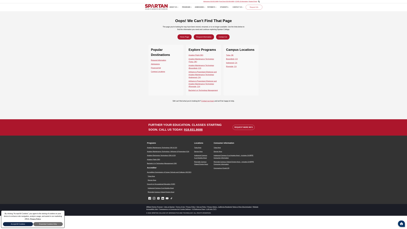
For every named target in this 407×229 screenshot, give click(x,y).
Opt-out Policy (201, 207)
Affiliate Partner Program (154, 207)
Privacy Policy (35, 219)
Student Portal (253, 1)
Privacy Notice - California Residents (219, 207)
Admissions (199, 7)
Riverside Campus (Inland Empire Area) (161, 192)
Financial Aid (156, 68)
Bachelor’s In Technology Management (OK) (162, 163)
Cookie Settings (185, 209)
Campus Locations (158, 72)
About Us (173, 7)
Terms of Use (180, 207)
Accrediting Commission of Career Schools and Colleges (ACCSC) (169, 172)
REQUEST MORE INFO (243, 127)
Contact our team (207, 101)
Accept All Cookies (18, 224)
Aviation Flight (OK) (196, 55)
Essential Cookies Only (48, 224)
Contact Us (237, 7)
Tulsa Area (151, 176)
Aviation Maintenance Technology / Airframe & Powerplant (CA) (168, 151)
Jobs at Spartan (169, 207)
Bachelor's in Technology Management (203, 90)
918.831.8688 (193, 129)
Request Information (203, 37)
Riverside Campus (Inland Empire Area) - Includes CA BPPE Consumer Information (234, 163)
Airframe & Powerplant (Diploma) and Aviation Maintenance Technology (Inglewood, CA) (203, 74)
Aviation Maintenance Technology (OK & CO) (162, 147)
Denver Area (152, 180)
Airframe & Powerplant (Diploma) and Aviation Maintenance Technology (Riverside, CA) (203, 83)
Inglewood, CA (231, 63)
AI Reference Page (198, 209)
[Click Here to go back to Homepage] (156, 7)
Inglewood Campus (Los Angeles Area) (161, 188)
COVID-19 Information (241, 1)
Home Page (184, 37)
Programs (186, 7)
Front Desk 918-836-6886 (226, 1)
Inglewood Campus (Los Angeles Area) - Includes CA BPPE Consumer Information (233, 157)
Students (224, 7)
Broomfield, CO (232, 59)
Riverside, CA (231, 66)
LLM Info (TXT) (211, 209)
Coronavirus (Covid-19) (221, 168)
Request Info (254, 7)
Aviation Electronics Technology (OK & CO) (161, 155)
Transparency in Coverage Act (169, 209)
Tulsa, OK (229, 55)
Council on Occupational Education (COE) (161, 184)
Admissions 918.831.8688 (210, 1)
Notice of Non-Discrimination (242, 207)
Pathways (211, 7)
